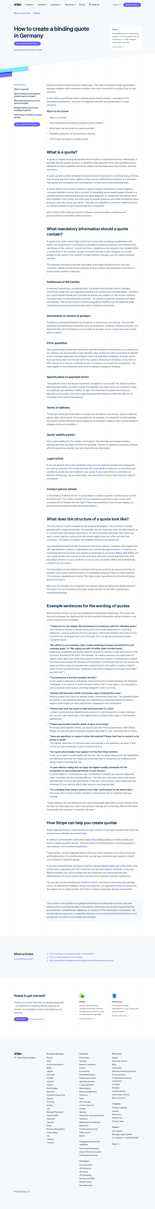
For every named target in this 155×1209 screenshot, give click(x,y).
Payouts (50, 1122)
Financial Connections (56, 1095)
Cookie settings (119, 1091)
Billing (37, 13)
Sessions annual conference (124, 1071)
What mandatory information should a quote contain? (27, 94)
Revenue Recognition (56, 1129)
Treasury (50, 1142)
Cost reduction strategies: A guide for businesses (72, 953)
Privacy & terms (118, 1074)
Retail (81, 1136)
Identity (50, 1098)
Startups (83, 1061)
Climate (50, 1078)
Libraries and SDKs (87, 1178)
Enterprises (84, 1057)
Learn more (117, 46)
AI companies (85, 1102)
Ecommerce (84, 1071)
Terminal (50, 1139)
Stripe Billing (115, 552)
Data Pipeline (52, 1088)
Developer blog (85, 1185)
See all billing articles (23, 959)
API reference (85, 1168)
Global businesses (87, 1081)
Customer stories (119, 1061)
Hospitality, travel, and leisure (91, 1115)
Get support (117, 1131)
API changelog (85, 1175)
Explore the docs (119, 1015)
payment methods (112, 869)
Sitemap (115, 1087)
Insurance (83, 1119)
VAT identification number (60, 549)
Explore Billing (85, 1018)
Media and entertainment (90, 1122)
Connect (50, 1081)
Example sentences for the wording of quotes (26, 108)
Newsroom (116, 1114)
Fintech (82, 1108)
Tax (48, 1136)
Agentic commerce (87, 1064)
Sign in (116, 4)
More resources (22, 13)
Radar (49, 1125)
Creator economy (86, 1105)
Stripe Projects (85, 1182)
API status (83, 1171)
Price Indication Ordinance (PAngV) (110, 356)
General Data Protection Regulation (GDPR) (87, 301)
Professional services (88, 1129)
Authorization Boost (55, 1064)
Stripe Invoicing (124, 885)
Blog (114, 1064)
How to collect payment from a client (66, 957)
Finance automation (87, 1078)
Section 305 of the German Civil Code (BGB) (82, 468)
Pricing (82, 4)
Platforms (83, 1095)
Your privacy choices (120, 1094)
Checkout (51, 1074)
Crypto (50, 1085)
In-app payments (86, 1085)
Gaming (82, 1112)
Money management (88, 1091)
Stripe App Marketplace (89, 1148)
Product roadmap (119, 1107)
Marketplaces (85, 1088)
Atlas (49, 1061)
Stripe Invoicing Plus (90, 885)
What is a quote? (21, 89)
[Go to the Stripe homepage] (17, 1053)
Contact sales (131, 4)
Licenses (116, 1084)
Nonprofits (84, 1125)
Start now (20, 1019)
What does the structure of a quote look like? (27, 101)
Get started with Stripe (26, 43)
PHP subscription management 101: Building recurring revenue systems (81, 960)
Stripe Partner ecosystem (90, 1152)
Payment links (52, 1115)
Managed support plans (122, 1134)
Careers (115, 1111)
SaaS (81, 1098)
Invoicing (50, 1102)
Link (48, 1108)
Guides (115, 1057)
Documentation (86, 1165)
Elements (51, 1091)
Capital (50, 1071)
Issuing (50, 1105)
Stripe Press (117, 1118)
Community (117, 1068)
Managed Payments (55, 1112)
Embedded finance (87, 1074)
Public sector (84, 1132)
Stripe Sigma (52, 1132)
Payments (51, 1119)
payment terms (59, 383)
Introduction (19, 84)
